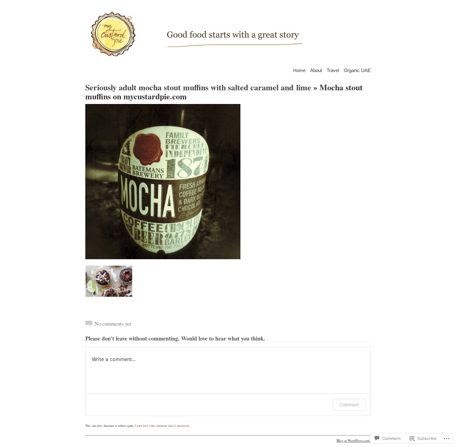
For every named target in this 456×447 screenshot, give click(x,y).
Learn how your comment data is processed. (162, 425)
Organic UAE (357, 70)
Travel (333, 70)
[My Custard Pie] (228, 34)
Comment (349, 404)
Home (299, 70)
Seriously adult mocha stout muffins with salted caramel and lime (198, 87)
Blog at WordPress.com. (354, 440)
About (316, 70)
